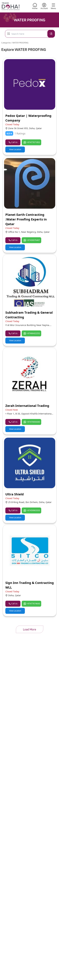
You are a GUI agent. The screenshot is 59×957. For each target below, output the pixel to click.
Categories (6, 42)
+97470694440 (33, 422)
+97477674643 (33, 603)
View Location (15, 149)
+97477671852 (33, 142)
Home (34, 8)
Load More (29, 629)
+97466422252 (33, 333)
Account (44, 8)
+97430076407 (33, 240)
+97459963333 (33, 510)
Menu (53, 8)
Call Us (14, 142)
